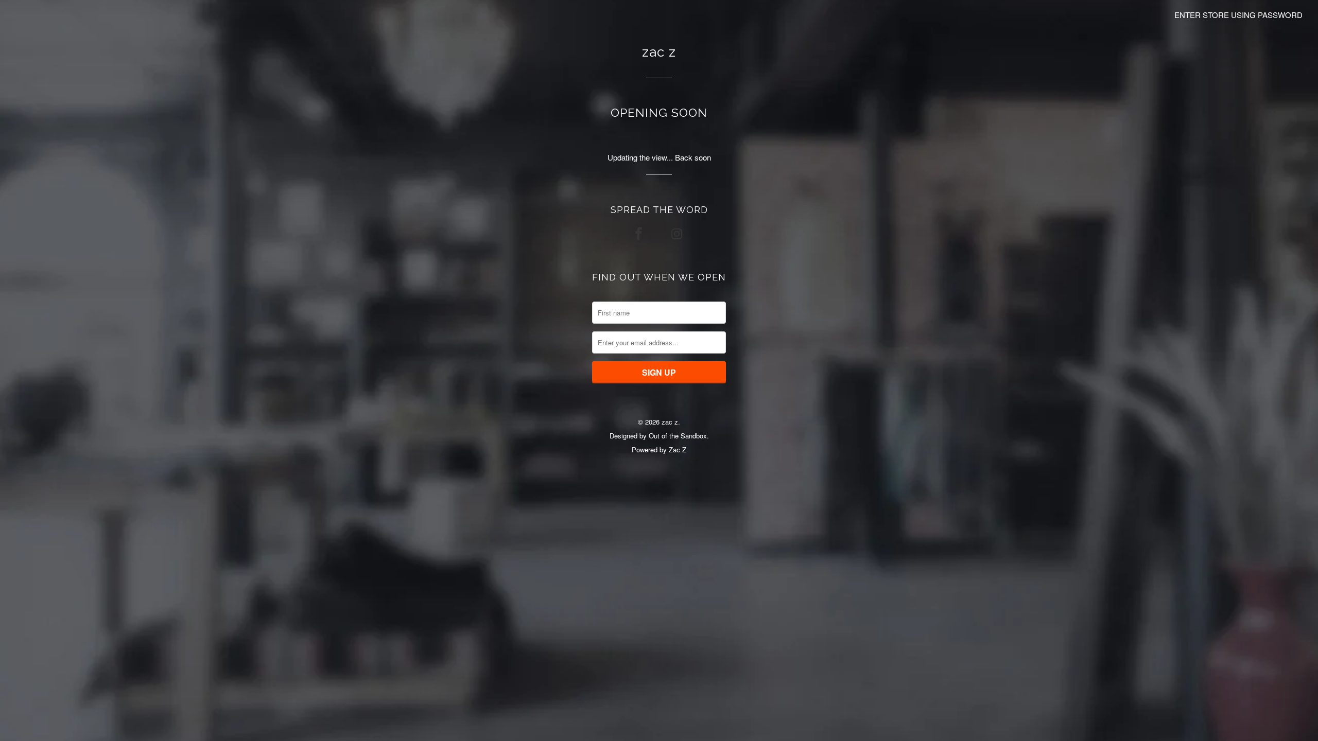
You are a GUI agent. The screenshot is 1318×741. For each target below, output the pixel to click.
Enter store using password (1238, 14)
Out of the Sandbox (678, 435)
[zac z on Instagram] (678, 233)
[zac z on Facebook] (640, 233)
